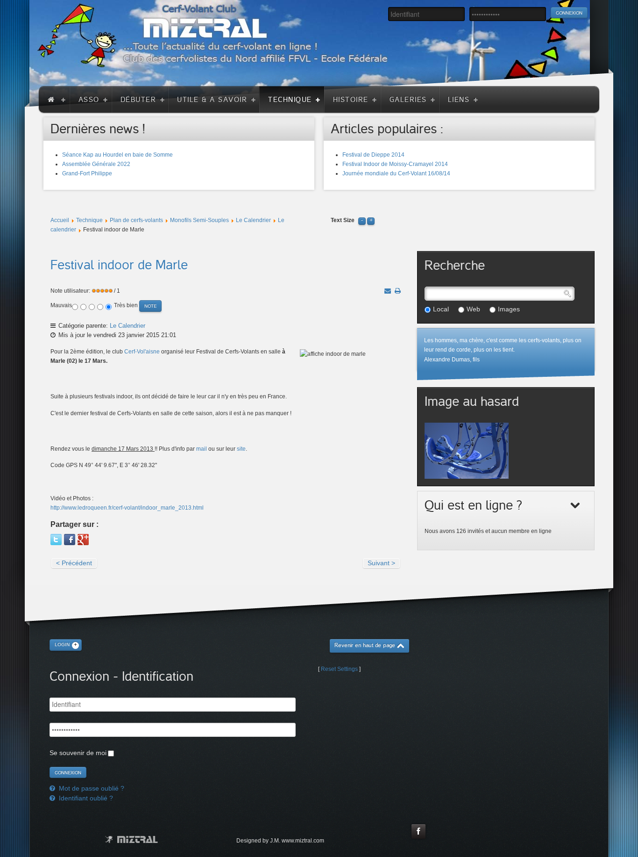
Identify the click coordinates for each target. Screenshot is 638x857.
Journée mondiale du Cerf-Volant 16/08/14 (396, 173)
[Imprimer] (398, 290)
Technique (89, 220)
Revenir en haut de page (364, 645)
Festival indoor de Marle (119, 265)
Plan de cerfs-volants (136, 220)
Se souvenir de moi (78, 752)
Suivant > (381, 563)
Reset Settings (339, 669)
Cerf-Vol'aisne (142, 351)
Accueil (59, 220)
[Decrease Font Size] (362, 220)
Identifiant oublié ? (85, 798)
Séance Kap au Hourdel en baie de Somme (117, 154)
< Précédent (74, 563)
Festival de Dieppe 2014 (373, 154)
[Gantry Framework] (131, 839)
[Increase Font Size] (371, 220)
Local (441, 309)
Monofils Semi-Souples (199, 220)
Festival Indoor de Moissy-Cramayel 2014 (395, 164)
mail (201, 449)
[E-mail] (387, 290)
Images (509, 309)
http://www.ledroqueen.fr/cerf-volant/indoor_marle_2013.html (127, 507)
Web (473, 309)
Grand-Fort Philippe (87, 173)
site (241, 449)
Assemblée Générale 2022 (96, 164)
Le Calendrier (253, 220)
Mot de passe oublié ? (90, 788)
